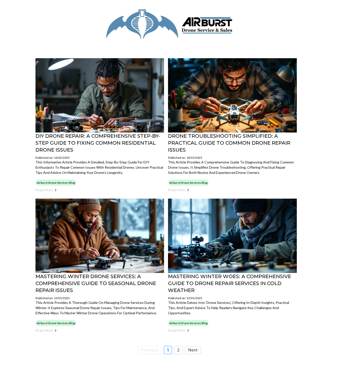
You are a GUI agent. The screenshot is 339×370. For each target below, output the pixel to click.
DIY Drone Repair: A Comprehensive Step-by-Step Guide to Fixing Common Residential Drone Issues (97, 143)
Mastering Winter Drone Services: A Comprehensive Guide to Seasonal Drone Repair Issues (95, 283)
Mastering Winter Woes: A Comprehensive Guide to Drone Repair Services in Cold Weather (229, 283)
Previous (150, 350)
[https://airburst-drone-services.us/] (169, 24)
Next (193, 350)
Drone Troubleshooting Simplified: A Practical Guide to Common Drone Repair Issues (229, 143)
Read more (44, 190)
